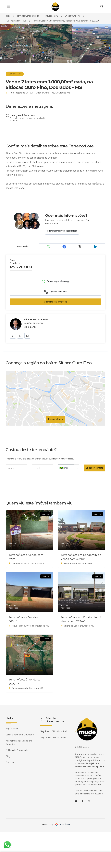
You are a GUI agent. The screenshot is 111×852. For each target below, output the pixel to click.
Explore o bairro (55, 419)
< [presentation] (6, 46)
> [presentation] (105, 46)
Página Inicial (12, 729)
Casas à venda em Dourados (20, 735)
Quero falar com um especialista (62, 231)
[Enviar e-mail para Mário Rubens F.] (27, 336)
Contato (10, 762)
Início (8, 16)
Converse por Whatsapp (58, 281)
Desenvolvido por (48, 824)
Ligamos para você (58, 292)
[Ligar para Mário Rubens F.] (13, 336)
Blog (8, 756)
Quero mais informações (55, 302)
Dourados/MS (51, 16)
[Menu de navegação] (9, 6)
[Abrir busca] (102, 6)
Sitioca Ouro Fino (73, 16)
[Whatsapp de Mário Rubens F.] (20, 336)
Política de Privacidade (17, 750)
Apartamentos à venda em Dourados (19, 742)
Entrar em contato (94, 468)
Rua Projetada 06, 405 (16, 21)
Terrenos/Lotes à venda (28, 16)
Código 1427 (15, 74)
